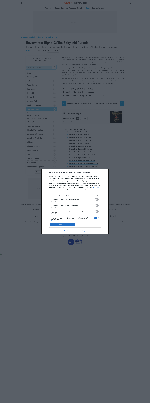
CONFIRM (62, 224)
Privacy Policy (85, 231)
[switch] (96, 199)
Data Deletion (65, 231)
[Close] (105, 172)
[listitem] (75, 196)
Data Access (75, 231)
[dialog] (75, 201)
